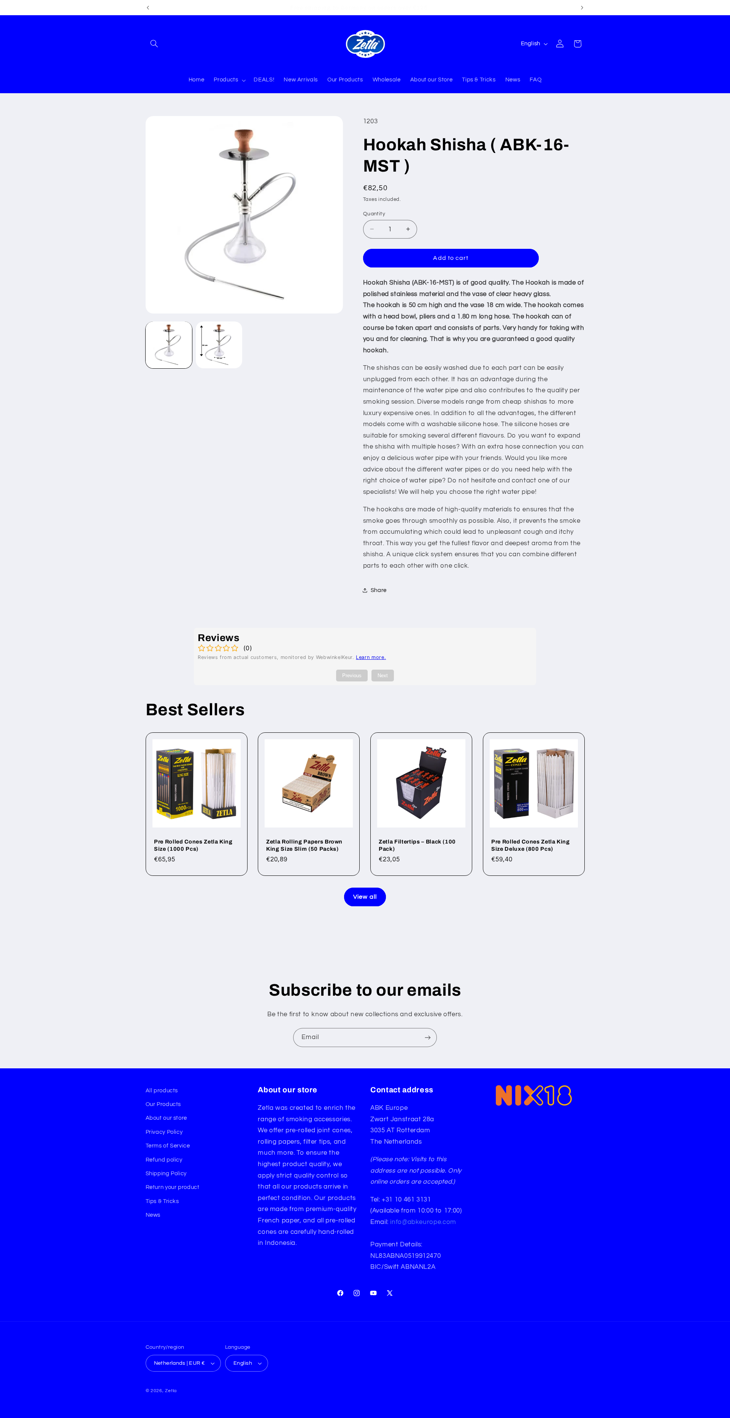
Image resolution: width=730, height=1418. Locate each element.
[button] (154, 44)
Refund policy (164, 1160)
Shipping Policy (166, 1173)
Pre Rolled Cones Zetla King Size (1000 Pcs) (193, 845)
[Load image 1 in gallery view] (169, 344)
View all (364, 897)
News (153, 1215)
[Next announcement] (582, 7)
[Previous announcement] (148, 7)
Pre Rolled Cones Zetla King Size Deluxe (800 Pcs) (530, 845)
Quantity (374, 213)
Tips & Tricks (162, 1201)
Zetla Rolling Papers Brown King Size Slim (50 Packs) (304, 845)
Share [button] (379, 590)
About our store (166, 1118)
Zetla (171, 1391)
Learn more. (371, 657)
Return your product (173, 1187)
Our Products (163, 1104)
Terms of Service (168, 1146)
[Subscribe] (427, 1037)
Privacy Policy (164, 1132)
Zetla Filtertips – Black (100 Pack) (417, 845)
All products (162, 1090)
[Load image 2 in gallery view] (219, 344)
